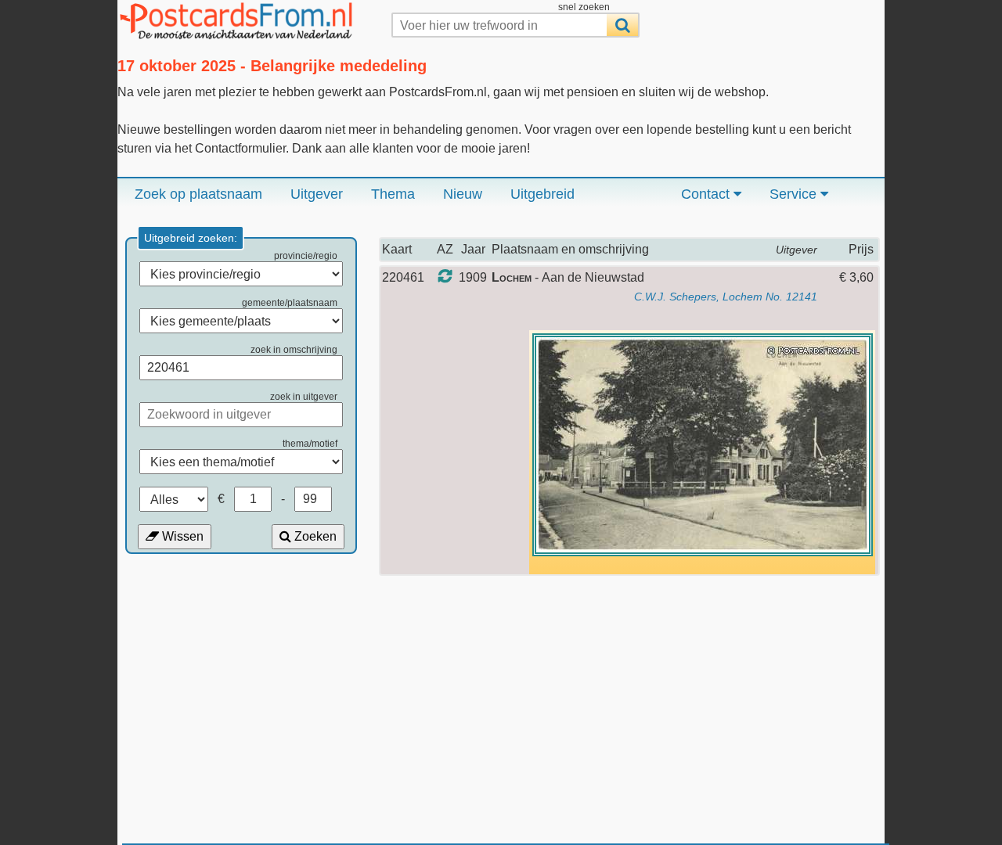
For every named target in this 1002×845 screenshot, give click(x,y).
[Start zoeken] (622, 25)
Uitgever (316, 194)
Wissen (181, 536)
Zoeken (314, 536)
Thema (393, 194)
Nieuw (462, 194)
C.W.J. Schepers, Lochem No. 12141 (725, 296)
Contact (707, 194)
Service (795, 194)
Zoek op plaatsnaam (198, 194)
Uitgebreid (542, 194)
